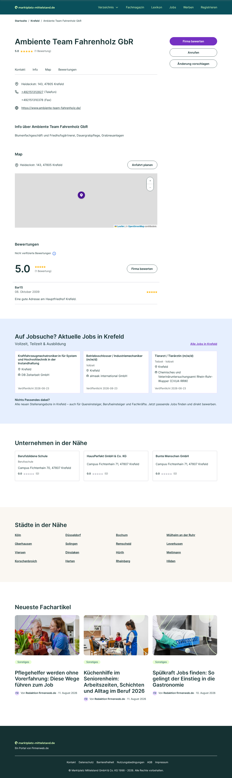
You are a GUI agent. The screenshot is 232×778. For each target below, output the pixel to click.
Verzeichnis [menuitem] (106, 7)
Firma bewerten (142, 269)
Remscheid (123, 543)
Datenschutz (86, 762)
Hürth (120, 552)
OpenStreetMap (136, 226)
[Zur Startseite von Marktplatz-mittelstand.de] (35, 7)
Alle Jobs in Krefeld (203, 344)
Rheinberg (123, 561)
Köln (18, 535)
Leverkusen (175, 543)
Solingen (71, 543)
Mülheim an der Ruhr (181, 535)
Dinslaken (72, 552)
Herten (70, 561)
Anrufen (193, 52)
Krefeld (35, 20)
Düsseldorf (73, 535)
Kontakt (71, 762)
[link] (47, 372)
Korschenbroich (26, 561)
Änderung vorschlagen (193, 64)
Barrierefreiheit (105, 762)
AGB (149, 762)
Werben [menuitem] (188, 7)
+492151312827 (32, 92)
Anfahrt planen (142, 165)
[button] (81, 196)
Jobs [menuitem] (172, 7)
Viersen (20, 552)
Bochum (122, 535)
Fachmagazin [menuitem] (135, 7)
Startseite (21, 20)
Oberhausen (23, 543)
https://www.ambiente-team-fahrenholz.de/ (51, 108)
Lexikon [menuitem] (156, 7)
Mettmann (174, 552)
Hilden (171, 561)
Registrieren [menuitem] (209, 7)
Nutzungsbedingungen (130, 762)
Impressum (161, 762)
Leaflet (120, 226)
